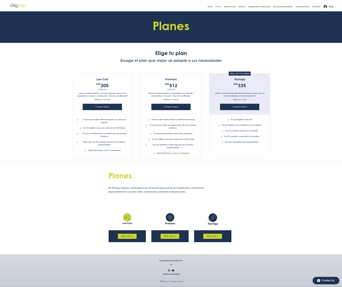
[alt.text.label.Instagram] (169, 270)
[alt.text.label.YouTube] (173, 270)
